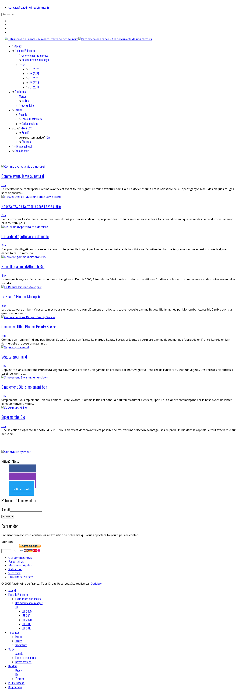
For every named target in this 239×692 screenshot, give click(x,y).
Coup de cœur (22, 151)
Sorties (18, 110)
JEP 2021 (34, 73)
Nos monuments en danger (36, 59)
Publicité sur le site (20, 577)
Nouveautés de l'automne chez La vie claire (31, 206)
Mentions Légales (20, 565)
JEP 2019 (34, 82)
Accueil (18, 46)
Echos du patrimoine (32, 119)
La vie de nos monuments (35, 55)
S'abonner (15, 569)
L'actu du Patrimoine (25, 50)
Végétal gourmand (14, 356)
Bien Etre (27, 128)
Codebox (96, 584)
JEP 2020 (34, 78)
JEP (24, 64)
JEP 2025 (34, 69)
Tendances (20, 91)
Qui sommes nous (20, 558)
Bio (48, 137)
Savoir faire (28, 105)
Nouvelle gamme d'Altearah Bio (22, 266)
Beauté (25, 132)
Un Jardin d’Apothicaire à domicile (25, 236)
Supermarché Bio (13, 417)
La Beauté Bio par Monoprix (20, 296)
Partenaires (16, 561)
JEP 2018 (34, 87)
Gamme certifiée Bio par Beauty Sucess (29, 326)
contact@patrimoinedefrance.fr (28, 7)
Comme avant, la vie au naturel (22, 176)
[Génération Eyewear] (16, 452)
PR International (23, 146)
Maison (22, 96)
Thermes (26, 141)
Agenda (23, 114)
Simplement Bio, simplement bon (24, 387)
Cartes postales (30, 123)
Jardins (25, 100)
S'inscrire (14, 573)
